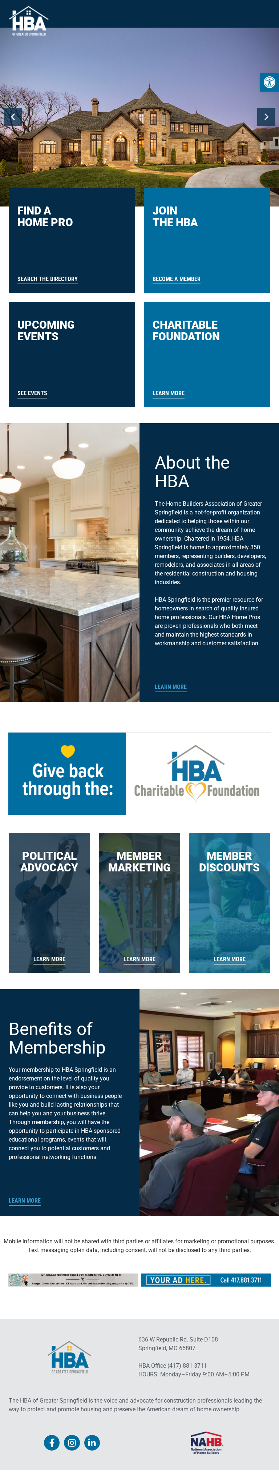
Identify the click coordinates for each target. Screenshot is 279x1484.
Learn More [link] (171, 686)
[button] (13, 117)
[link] (269, 82)
